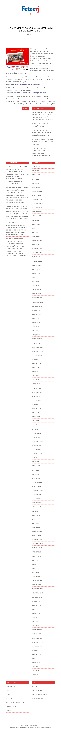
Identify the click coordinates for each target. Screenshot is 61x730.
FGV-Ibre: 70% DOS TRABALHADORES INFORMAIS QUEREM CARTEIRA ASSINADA (16, 232)
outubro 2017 (37, 597)
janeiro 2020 (36, 486)
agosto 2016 (36, 654)
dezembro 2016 (37, 638)
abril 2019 (35, 523)
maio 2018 (35, 568)
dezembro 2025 (37, 199)
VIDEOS (8, 711)
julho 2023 (35, 318)
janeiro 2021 (36, 437)
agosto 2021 (36, 408)
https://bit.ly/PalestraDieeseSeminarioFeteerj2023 (38, 104)
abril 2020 (35, 474)
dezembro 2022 (37, 347)
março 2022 (36, 384)
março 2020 (36, 478)
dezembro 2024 (37, 249)
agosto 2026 (36, 167)
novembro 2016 (37, 642)
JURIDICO (9, 694)
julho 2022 (35, 367)
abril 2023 (35, 331)
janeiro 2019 (36, 535)
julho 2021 (35, 413)
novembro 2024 (37, 253)
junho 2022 (36, 372)
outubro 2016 (37, 646)
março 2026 (36, 187)
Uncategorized (11, 707)
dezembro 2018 (37, 540)
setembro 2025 (37, 212)
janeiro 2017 (36, 634)
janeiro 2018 (36, 585)
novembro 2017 (37, 593)
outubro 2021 (37, 400)
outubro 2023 (37, 306)
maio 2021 (35, 421)
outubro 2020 (37, 449)
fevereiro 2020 (37, 482)
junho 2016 (36, 662)
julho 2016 (35, 658)
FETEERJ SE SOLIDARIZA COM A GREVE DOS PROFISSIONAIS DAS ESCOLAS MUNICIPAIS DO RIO (17, 216)
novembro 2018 (37, 544)
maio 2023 (35, 326)
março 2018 (36, 576)
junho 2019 (36, 515)
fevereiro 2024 (37, 290)
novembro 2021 (37, 396)
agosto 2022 (36, 363)
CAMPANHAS (10, 686)
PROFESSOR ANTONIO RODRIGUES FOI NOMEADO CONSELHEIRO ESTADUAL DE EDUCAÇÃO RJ (17, 200)
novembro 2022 (37, 351)
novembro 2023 (37, 302)
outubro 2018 (37, 548)
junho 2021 (36, 417)
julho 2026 (35, 171)
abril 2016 (35, 671)
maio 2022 (35, 376)
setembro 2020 (37, 454)
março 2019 (36, 527)
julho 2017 (35, 609)
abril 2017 (35, 622)
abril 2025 (35, 232)
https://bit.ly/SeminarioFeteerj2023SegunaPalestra (29, 93)
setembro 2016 (37, 650)
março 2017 (36, 626)
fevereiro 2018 (37, 581)
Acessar (34, 686)
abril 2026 (35, 183)
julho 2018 (35, 560)
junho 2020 (36, 466)
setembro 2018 (37, 552)
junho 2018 (36, 564)
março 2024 (36, 286)
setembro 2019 (37, 503)
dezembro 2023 (37, 298)
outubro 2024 (37, 257)
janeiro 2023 (36, 343)
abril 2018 (35, 572)
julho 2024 (35, 269)
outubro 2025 (37, 208)
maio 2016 (35, 667)
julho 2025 (35, 220)
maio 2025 (35, 228)
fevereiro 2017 (37, 630)
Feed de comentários (39, 694)
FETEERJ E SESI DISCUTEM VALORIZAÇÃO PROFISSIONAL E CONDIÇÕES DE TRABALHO (42, 132)
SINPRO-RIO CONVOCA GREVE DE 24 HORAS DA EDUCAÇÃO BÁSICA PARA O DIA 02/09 (42, 141)
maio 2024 (35, 277)
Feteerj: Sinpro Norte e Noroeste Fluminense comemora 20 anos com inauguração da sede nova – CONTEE (16, 243)
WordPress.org (37, 698)
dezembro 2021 (37, 392)
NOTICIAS (9, 698)
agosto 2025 (36, 216)
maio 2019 (35, 519)
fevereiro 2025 (37, 240)
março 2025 (36, 236)
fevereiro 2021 (37, 433)
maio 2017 (35, 617)
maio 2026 (35, 179)
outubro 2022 (37, 355)
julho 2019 (35, 511)
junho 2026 (36, 175)
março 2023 (36, 335)
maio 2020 (35, 470)
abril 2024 (35, 281)
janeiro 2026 (36, 195)
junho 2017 (36, 613)
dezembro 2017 (37, 589)
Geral (8, 690)
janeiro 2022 (36, 388)
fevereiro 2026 (37, 191)
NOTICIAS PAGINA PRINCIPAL (15, 703)
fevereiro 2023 (37, 339)
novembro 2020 (37, 445)
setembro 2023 (37, 310)
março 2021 (36, 429)
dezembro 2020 (37, 441)
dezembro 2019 (37, 490)
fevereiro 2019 (37, 531)
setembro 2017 (37, 601)
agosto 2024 (36, 265)
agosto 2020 (36, 458)
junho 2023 (36, 322)
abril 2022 (35, 380)
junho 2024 (36, 273)
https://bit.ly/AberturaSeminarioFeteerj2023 (25, 84)
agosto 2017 (36, 605)
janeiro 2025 (36, 245)
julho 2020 (35, 462)
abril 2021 (35, 425)
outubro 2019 (37, 499)
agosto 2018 (36, 556)
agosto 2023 (36, 314)
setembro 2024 (37, 261)
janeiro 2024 (36, 294)
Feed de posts (37, 690)
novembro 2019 (37, 494)
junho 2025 (36, 224)
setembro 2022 (37, 359)
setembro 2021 (37, 404)
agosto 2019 (36, 507)
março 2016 (36, 675)
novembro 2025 (37, 204)
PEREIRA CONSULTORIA (34, 725)
